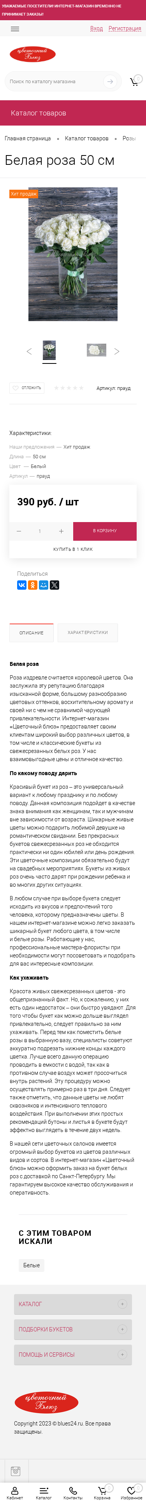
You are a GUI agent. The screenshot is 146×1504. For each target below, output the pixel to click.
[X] (54, 585)
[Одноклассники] (32, 585)
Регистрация (125, 28)
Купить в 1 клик (73, 549)
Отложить (31, 388)
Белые (31, 1265)
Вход (96, 28)
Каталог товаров (37, 113)
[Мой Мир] (43, 585)
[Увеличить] (73, 254)
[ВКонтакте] (21, 585)
